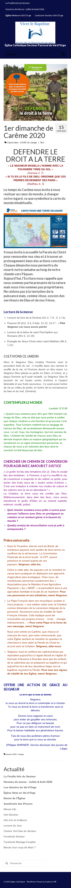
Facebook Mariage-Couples (20, 841)
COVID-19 (24, 142)
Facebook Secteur (14, 836)
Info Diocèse (11, 814)
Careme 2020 (11, 754)
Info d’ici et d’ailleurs (15, 820)
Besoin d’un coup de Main (18, 847)
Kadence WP (50, 882)
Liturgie (33, 142)
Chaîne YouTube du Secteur (20, 831)
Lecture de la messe (18, 312)
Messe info (10, 809)
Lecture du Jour (13, 825)
